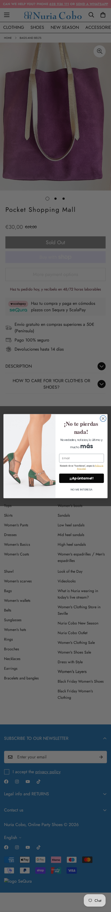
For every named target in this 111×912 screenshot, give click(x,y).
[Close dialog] (103, 418)
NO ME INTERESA (81, 490)
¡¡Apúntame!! (81, 478)
